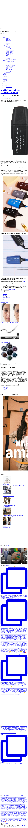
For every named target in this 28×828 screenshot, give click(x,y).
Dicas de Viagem (9, 51)
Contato (4, 389)
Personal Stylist (9, 71)
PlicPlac (14, 826)
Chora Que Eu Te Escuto (11, 59)
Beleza (4, 37)
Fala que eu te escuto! (10, 65)
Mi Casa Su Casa (9, 53)
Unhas (7, 44)
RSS (4, 81)
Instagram (5, 77)
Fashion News (9, 67)
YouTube (5, 79)
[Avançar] (26, 556)
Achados (5, 73)
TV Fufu (7, 55)
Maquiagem (8, 40)
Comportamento (6, 57)
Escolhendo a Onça (7, 506)
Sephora (9, 289)
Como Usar (8, 62)
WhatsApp (5, 298)
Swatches (8, 43)
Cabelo (7, 38)
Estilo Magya (8, 64)
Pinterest (5, 80)
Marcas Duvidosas (9, 69)
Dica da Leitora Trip (10, 50)
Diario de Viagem (9, 48)
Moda (4, 60)
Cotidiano (8, 58)
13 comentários (9, 87)
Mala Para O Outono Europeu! (9, 516)
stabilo (13, 289)
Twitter (4, 295)
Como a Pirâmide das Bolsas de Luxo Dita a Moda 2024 (14, 485)
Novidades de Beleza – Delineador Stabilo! (10, 91)
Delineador (5, 289)
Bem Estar (8, 46)
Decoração (8, 47)
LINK (23, 281)
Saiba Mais (5, 387)
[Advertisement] (14, 14)
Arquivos (5, 388)
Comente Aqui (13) (4, 302)
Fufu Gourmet (9, 52)
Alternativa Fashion (10, 61)
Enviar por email (6, 297)
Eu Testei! (8, 39)
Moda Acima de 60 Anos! (8, 496)
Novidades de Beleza (10, 41)
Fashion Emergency (10, 66)
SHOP (4, 74)
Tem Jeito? (8, 72)
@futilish (8, 545)
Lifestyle (5, 45)
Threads (4, 299)
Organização (8, 54)
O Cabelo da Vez (6, 527)
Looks (7, 68)
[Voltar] (2, 556)
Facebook (5, 76)
